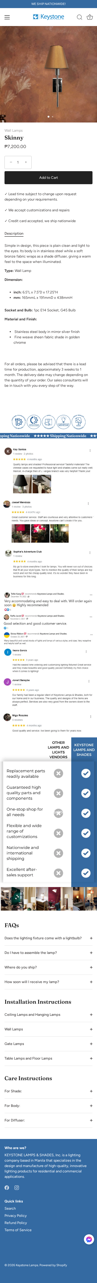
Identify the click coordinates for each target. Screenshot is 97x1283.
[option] (48, 421)
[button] (89, 1239)
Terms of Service (18, 1230)
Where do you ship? (21, 967)
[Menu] (7, 17)
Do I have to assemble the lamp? (31, 953)
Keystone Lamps (27, 1265)
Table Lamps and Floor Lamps (28, 1058)
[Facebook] (7, 1187)
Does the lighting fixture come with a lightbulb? (43, 938)
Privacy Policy (16, 1215)
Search (10, 1208)
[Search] (80, 18)
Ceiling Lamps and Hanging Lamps (32, 1014)
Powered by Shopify (53, 1265)
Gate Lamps (14, 1044)
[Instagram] (16, 1187)
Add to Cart (48, 177)
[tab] (16, 233)
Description (14, 233)
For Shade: (13, 1091)
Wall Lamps (14, 130)
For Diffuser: (15, 1120)
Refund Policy (16, 1223)
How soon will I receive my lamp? (32, 982)
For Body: (12, 1106)
